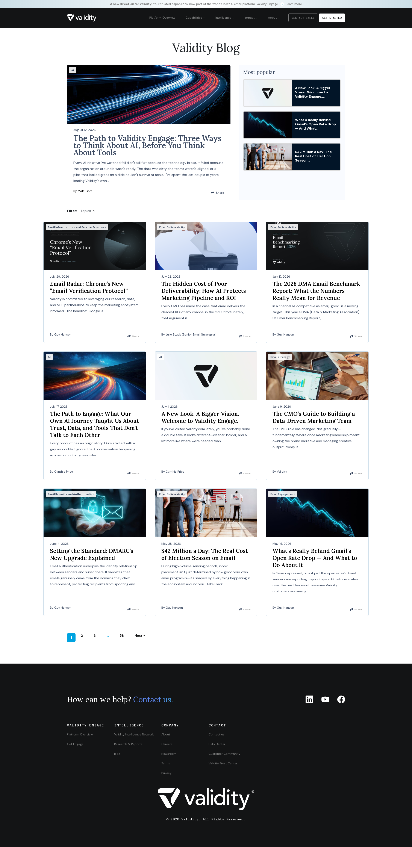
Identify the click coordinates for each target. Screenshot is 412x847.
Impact (250, 18)
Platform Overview (162, 18)
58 (122, 635)
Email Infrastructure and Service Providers (77, 227)
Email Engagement (282, 494)
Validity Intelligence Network (134, 734)
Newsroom (169, 754)
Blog (117, 754)
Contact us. (153, 700)
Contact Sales (303, 18)
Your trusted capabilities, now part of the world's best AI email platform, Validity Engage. (206, 4)
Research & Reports (128, 744)
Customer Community (224, 754)
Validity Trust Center (223, 763)
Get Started (332, 18)
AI (72, 70)
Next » (140, 635)
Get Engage (75, 744)
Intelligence (223, 18)
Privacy (166, 773)
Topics (85, 211)
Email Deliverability (172, 227)
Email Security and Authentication (71, 494)
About (273, 18)
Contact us (216, 734)
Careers (166, 744)
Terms (165, 763)
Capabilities (194, 18)
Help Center (217, 744)
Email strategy (280, 357)
